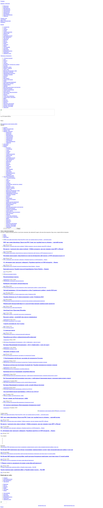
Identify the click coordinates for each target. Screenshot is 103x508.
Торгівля (5, 63)
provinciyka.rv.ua (42, 505)
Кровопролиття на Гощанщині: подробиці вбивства (19, 371)
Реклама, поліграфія (8, 106)
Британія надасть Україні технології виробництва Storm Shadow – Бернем (26, 269)
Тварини (5, 86)
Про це (5, 40)
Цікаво (5, 45)
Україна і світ (4, 18)
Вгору (2, 506)
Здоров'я (5, 29)
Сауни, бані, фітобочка (8, 96)
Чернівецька (6, 13)
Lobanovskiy (6, 279)
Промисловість (7, 84)
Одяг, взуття (6, 93)
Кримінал (3, 22)
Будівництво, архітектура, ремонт (11, 64)
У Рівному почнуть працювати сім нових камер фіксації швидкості (21, 463)
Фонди (5, 77)
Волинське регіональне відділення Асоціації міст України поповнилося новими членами (30, 365)
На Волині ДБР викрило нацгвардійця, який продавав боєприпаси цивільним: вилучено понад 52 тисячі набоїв (35, 456)
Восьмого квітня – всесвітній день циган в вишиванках (20, 317)
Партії (4, 80)
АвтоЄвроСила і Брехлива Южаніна (14, 310)
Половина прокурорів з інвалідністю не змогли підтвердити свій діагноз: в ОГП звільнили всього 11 (34, 255)
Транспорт (5, 107)
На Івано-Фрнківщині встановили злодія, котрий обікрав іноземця (23, 385)
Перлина (5, 42)
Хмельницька (6, 11)
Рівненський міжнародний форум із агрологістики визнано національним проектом (29, 303)
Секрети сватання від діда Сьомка (13, 323)
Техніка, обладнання (8, 104)
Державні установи (8, 74)
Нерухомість (6, 78)
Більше (2, 24)
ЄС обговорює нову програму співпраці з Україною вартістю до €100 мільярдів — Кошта (30, 262)
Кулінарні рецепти (7, 50)
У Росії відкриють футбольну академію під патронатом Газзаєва (23, 358)
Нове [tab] (4, 234)
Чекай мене (6, 52)
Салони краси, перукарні (9, 97)
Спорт (4, 28)
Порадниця (6, 49)
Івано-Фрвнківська (7, 14)
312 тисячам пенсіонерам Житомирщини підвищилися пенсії (21, 405)
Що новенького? (7, 37)
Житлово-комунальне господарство (11, 87)
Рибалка (5, 94)
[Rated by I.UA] (4, 503)
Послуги (5, 99)
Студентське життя (9, 330)
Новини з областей (5, 3)
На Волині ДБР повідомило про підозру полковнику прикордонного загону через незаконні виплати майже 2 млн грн (37, 449)
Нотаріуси (5, 101)
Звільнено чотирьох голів (11, 351)
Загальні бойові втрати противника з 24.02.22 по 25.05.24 (20, 391)
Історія (5, 30)
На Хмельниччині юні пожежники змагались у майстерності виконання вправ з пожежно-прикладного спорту (37, 378)
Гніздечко (5, 48)
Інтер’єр (5, 60)
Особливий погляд (7, 35)
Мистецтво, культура (8, 83)
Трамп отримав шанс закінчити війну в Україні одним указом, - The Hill (23, 469)
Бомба (4, 43)
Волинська (6, 7)
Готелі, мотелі (6, 91)
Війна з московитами (6, 21)
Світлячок (5, 44)
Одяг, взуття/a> (9, 213)
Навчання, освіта (7, 67)
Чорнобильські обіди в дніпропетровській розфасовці (19, 337)
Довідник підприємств (6, 55)
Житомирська (6, 8)
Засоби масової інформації (9, 82)
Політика (8, 147)
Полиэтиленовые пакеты (11, 277)
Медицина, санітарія (8, 72)
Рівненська (6, 6)
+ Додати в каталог (8, 58)
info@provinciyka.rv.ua (69, 505)
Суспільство (6, 27)
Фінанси (5, 102)
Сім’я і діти (6, 69)
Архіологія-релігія (7, 32)
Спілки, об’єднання (8, 79)
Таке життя (6, 38)
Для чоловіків (6, 47)
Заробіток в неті (7, 53)
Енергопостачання (7, 88)
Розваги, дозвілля (7, 68)
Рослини (5, 65)
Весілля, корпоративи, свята (10, 70)
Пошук (18, 228)
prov (4, 245)
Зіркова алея (6, 33)
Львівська (5, 16)
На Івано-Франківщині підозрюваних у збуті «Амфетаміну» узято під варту (26, 345)
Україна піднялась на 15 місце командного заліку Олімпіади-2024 (23, 297)
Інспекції (5, 75)
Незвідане (5, 39)
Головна (2, 1)
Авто (4, 59)
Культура (5, 34)
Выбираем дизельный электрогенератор (15, 283)
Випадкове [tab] (6, 237)
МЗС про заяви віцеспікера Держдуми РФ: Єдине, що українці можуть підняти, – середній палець (33, 242)
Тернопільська (6, 9)
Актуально (3, 19)
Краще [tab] (5, 236)
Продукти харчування (8, 103)
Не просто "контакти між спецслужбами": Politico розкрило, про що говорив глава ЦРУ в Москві (33, 249)
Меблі (4, 98)
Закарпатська (6, 12)
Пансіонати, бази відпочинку (10, 92)
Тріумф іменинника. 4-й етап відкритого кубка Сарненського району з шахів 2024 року (30, 290)
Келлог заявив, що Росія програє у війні (15, 398)
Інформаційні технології (9, 73)
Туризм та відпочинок (8, 89)
